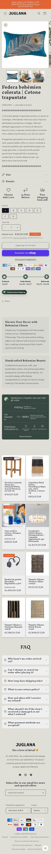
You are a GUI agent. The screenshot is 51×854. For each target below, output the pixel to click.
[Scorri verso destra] (48, 77)
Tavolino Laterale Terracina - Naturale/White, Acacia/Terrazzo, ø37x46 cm (13, 487)
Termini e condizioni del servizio (27, 841)
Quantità (5, 222)
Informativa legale (18, 849)
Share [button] (7, 301)
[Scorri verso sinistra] (3, 77)
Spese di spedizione (20, 238)
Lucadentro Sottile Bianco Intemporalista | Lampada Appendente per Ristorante (36, 536)
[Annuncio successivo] (46, 4)
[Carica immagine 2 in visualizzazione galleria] (25, 76)
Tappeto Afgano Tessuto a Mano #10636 (36, 581)
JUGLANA (24, 834)
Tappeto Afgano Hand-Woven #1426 (36, 627)
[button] (5, 13)
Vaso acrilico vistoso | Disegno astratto (13, 533)
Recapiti (38, 845)
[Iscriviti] (43, 793)
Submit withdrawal (35, 849)
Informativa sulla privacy (39, 837)
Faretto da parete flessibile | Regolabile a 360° (13, 581)
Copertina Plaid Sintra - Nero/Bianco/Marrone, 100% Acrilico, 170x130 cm (37, 488)
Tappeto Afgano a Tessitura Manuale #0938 (13, 627)
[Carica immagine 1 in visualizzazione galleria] (12, 76)
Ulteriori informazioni (25, 436)
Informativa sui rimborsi (19, 837)
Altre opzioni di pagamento (25, 259)
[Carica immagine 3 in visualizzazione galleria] (38, 76)
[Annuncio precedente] (5, 4)
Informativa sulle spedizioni (22, 845)
